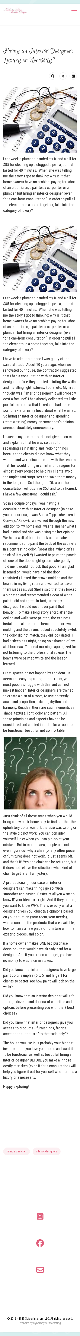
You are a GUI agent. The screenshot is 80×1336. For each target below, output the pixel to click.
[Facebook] (52, 76)
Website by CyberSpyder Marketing (40, 1323)
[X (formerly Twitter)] (63, 76)
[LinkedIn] (73, 76)
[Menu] (74, 10)
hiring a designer (16, 1151)
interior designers (46, 1151)
